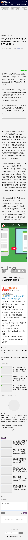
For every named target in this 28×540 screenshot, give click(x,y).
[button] (24, 2)
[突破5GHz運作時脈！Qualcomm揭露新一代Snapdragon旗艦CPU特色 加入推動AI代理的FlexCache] (6, 453)
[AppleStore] (20, 529)
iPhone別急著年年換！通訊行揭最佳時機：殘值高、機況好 (19, 369)
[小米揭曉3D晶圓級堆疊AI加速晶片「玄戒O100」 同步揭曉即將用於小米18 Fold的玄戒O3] (6, 471)
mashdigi (20, 277)
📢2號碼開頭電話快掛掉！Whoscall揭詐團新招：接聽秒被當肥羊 (13, 331)
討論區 (3, 496)
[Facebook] (8, 529)
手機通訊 (12, 5)
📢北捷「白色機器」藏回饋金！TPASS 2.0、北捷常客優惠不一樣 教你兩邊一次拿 (14, 317)
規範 (3, 513)
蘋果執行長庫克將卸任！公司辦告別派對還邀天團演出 (19, 461)
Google (10, 395)
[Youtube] (22, 2)
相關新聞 (3, 437)
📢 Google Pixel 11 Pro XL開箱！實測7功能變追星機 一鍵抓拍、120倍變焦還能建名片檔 (13, 304)
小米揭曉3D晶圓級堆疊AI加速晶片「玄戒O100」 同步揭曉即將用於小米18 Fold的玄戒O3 (20, 470)
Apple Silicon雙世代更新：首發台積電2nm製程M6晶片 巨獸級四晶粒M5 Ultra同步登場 (20, 443)
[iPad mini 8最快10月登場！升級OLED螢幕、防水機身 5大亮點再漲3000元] (6, 379)
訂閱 (21, 533)
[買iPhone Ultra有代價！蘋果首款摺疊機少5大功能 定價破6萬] (6, 388)
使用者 (16, 395)
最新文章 (4, 5)
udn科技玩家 (3, 35)
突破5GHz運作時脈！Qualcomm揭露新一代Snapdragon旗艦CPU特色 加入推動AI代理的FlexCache (20, 452)
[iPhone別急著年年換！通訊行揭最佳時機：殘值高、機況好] (6, 370)
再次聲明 (23, 76)
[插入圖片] (21, 513)
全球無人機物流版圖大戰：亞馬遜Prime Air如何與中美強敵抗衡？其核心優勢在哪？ (20, 488)
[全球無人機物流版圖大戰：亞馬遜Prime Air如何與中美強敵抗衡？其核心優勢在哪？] (6, 488)
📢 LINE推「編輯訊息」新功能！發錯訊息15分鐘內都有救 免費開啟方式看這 (14, 339)
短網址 (3, 395)
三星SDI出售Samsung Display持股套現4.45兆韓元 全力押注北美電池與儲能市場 (20, 479)
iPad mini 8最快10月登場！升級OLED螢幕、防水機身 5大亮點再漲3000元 (20, 378)
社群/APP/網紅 (21, 5)
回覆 (25, 513)
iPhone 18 (4, 364)
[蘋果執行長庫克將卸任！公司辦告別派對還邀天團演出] (6, 462)
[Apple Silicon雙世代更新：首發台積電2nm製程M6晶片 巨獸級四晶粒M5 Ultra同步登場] (6, 444)
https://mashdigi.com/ (7, 427)
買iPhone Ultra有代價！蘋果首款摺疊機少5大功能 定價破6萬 (20, 387)
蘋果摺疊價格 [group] (15, 9)
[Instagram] (11, 529)
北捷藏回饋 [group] (5, 9)
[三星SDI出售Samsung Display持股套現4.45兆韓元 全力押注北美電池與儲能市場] (6, 479)
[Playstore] (17, 529)
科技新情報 (10, 35)
